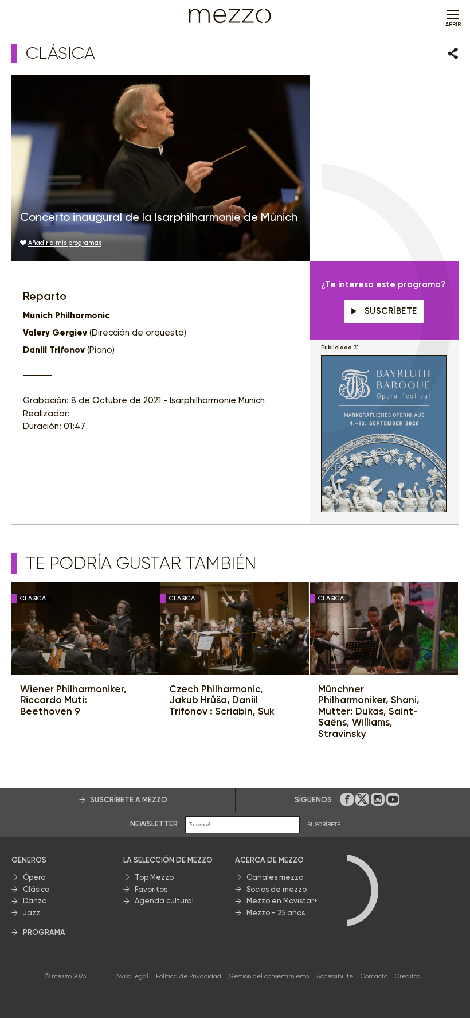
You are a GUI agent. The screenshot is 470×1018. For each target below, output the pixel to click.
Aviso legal (132, 976)
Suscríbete (391, 311)
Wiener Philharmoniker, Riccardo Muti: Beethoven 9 (73, 700)
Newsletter (154, 824)
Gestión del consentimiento (269, 976)
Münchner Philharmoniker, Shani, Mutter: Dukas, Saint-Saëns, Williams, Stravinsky (369, 711)
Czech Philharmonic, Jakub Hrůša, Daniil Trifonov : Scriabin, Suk (222, 700)
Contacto (374, 976)
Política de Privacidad (188, 976)
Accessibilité (334, 976)
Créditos (407, 976)
